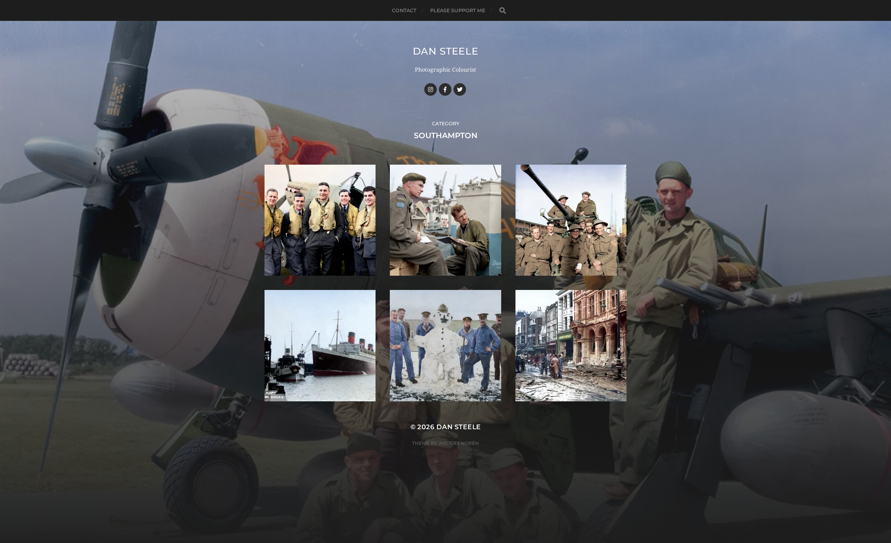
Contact (404, 10)
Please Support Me (457, 10)
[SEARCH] (502, 10)
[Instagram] (430, 89)
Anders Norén (459, 443)
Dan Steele (446, 51)
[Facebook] (445, 89)
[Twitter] (460, 89)
